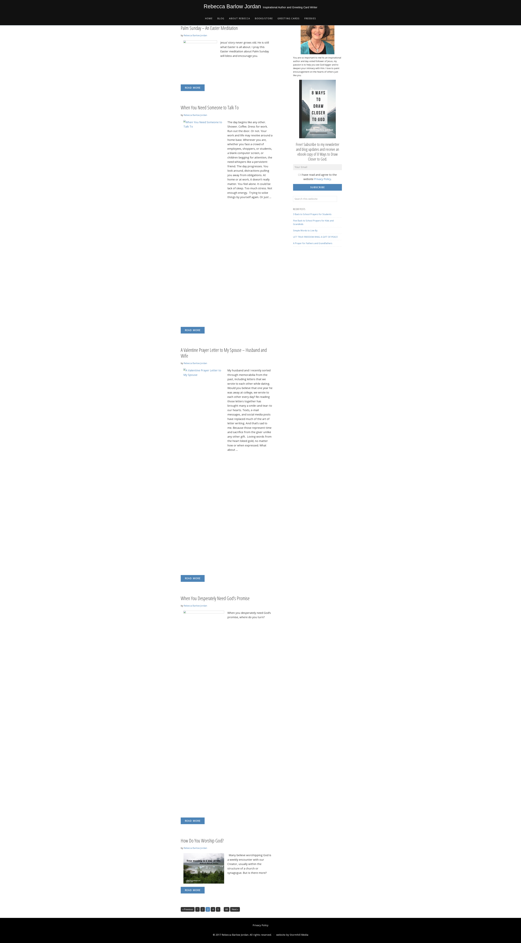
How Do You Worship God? (202, 840)
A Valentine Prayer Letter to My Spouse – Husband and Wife (224, 353)
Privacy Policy (322, 179)
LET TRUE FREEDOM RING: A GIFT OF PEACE (315, 236)
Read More (193, 87)
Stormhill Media (299, 934)
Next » (235, 909)
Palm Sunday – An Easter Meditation (209, 28)
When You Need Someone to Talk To (210, 107)
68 (227, 909)
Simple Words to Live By (305, 230)
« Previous (187, 909)
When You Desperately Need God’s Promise (215, 598)
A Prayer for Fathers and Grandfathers (312, 243)
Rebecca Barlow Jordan (232, 6)
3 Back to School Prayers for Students (312, 214)
